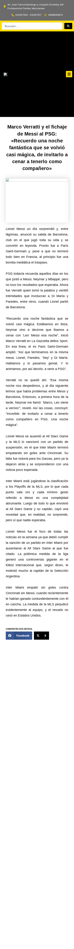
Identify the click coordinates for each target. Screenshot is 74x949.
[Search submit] (68, 26)
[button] (69, 74)
